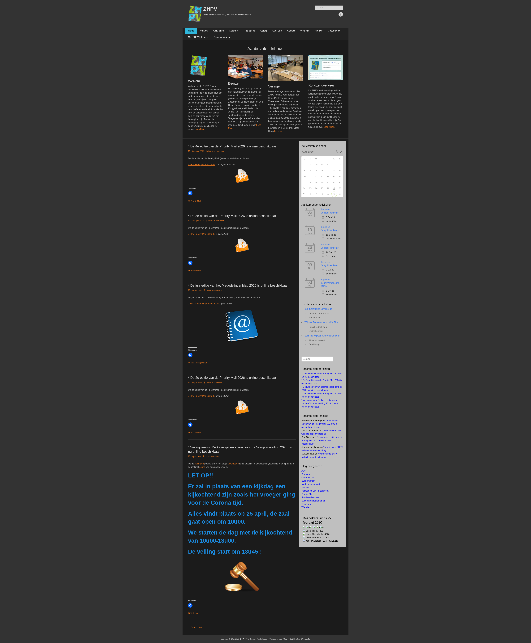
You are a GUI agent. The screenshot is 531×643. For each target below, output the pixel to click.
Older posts (195, 627)
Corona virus (307, 477)
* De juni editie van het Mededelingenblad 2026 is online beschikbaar (238, 285)
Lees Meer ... (201, 129)
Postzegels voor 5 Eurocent (314, 491)
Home (191, 31)
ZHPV (210, 9)
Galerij (263, 31)
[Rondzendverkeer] (325, 67)
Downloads (233, 464)
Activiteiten (218, 31)
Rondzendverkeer (321, 85)
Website (305, 507)
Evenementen (308, 481)
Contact (291, 31)
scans (202, 467)
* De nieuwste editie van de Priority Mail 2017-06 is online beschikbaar (321, 440)
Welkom (204, 31)
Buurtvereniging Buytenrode (318, 309)
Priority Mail (196, 201)
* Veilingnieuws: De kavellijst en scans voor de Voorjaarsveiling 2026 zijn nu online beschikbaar (320, 403)
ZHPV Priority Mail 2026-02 (201, 396)
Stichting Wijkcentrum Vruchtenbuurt (322, 336)
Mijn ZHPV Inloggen (198, 37)
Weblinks (304, 31)
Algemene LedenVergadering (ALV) (330, 282)
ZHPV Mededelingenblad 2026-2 (204, 303)
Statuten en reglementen (313, 501)
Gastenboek (334, 31)
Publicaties (249, 31)
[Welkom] (205, 65)
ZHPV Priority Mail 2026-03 (201, 234)
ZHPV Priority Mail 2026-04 (201, 164)
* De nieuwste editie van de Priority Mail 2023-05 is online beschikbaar (319, 423)
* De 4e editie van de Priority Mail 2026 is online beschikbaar (232, 146)
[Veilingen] (285, 68)
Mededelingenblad (199, 363)
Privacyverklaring (222, 37)
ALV (303, 471)
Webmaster (305, 639)
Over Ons (277, 31)
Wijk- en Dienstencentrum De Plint (321, 322)
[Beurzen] (245, 66)
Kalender (233, 31)
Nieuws (318, 31)
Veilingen (274, 86)
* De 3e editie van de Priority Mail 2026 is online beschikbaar (232, 216)
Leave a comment (216, 151)
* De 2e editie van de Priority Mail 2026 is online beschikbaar (232, 377)
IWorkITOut (288, 639)
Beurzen (234, 83)
